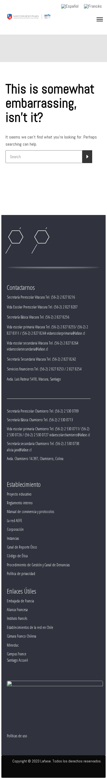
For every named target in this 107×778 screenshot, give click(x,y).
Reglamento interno (20, 502)
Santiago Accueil (17, 660)
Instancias (13, 538)
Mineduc (13, 645)
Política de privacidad (21, 573)
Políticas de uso (17, 735)
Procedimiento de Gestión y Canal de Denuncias (38, 564)
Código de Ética (17, 555)
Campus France (16, 653)
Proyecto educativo (19, 494)
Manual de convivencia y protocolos (30, 511)
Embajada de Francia (20, 600)
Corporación (15, 529)
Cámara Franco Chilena (21, 636)
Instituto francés (17, 618)
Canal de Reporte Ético (22, 547)
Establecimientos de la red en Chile (30, 627)
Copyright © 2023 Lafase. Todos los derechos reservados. (57, 761)
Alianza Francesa (17, 609)
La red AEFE (14, 520)
